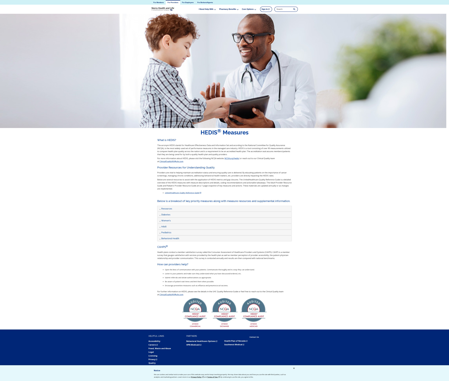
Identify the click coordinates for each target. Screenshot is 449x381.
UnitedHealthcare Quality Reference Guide (183, 193)
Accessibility (154, 341)
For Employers (188, 2)
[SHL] (163, 9)
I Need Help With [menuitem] (206, 9)
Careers (153, 345)
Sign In (266, 10)
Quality (152, 363)
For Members (158, 2)
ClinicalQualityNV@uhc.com (171, 161)
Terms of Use (212, 377)
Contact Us (254, 337)
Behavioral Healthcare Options (201, 341)
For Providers (173, 2)
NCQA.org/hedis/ (231, 158)
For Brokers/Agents (205, 2)
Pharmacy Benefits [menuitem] (227, 9)
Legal (151, 352)
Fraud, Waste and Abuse (159, 348)
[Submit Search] (294, 9)
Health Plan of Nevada (235, 341)
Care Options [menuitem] (248, 9)
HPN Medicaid (193, 345)
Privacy (152, 359)
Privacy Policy (196, 377)
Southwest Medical (234, 344)
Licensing (152, 355)
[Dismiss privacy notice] (294, 368)
